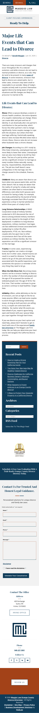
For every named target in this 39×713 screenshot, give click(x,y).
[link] (19, 9)
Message (6, 539)
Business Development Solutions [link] (19, 707)
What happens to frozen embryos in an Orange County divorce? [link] (19, 387)
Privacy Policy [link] (29, 705)
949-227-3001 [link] (19, 650)
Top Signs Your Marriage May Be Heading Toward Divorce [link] (20, 369)
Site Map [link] (18, 705)
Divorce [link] (5, 58)
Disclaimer (7, 564)
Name (5, 510)
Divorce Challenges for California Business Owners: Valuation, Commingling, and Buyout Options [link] (20, 378)
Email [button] (20, 3)
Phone (5, 530)
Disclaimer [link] (8, 705)
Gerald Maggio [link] (18, 56)
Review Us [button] (20, 682)
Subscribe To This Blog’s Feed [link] (17, 426)
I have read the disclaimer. (16, 568)
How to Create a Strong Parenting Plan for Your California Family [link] (16, 362)
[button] (6, 2)
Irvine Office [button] (19, 612)
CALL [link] (33, 2)
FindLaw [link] (19, 710)
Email (5, 520)
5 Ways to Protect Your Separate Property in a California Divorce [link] (20, 394)
